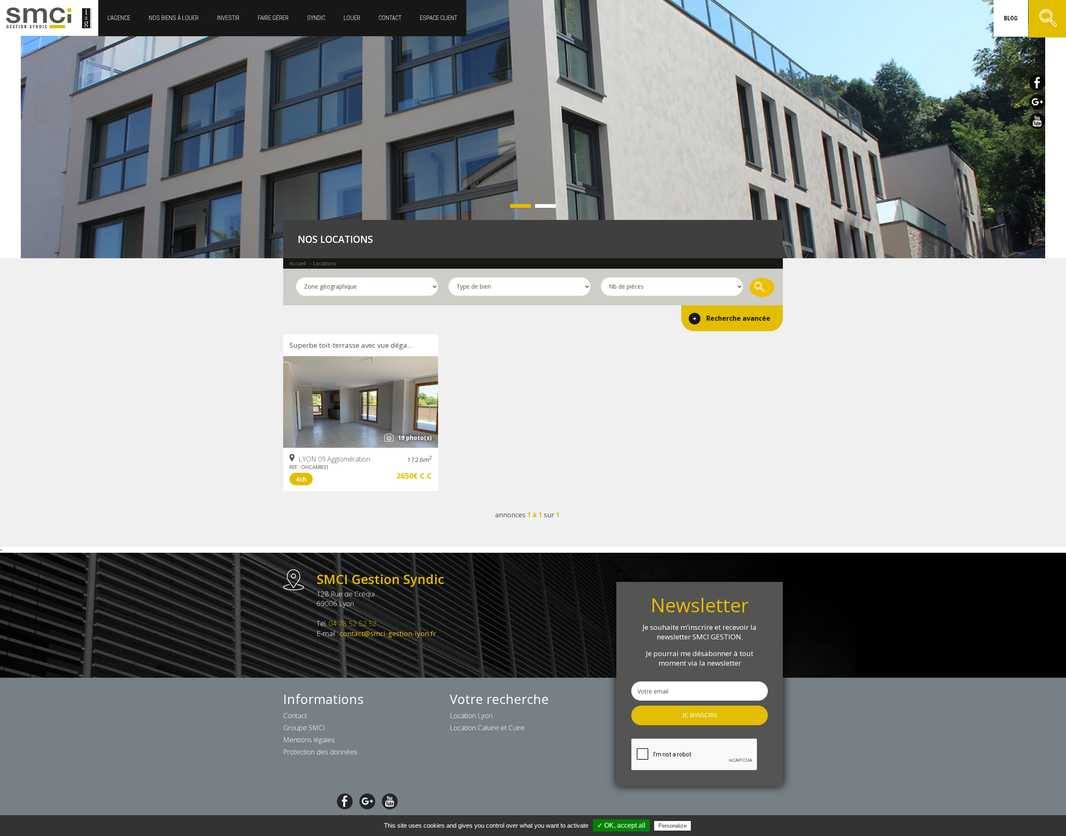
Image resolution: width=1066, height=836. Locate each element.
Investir (228, 18)
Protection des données (320, 751)
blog (1011, 18)
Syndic (316, 18)
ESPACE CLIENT (438, 18)
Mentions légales (309, 739)
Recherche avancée (738, 318)
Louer (352, 18)
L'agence (118, 18)
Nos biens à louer (174, 18)
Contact (390, 18)
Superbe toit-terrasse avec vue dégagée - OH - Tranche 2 (363, 345)
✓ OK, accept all (621, 825)
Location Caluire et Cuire (487, 727)
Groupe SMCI (304, 727)
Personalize (672, 826)
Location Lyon (471, 715)
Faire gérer (273, 18)
